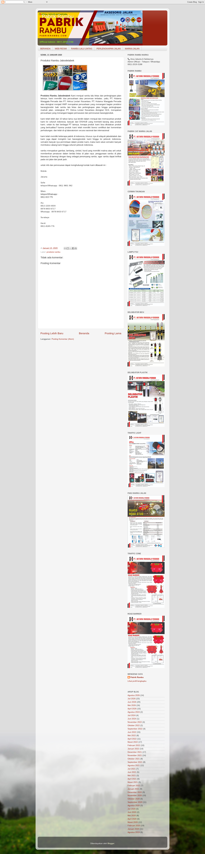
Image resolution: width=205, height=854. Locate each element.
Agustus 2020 (134, 805)
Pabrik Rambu (58, 16)
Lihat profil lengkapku (137, 681)
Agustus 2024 (134, 712)
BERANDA (45, 48)
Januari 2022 (133, 749)
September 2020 (135, 802)
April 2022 (132, 739)
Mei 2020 (132, 816)
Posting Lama (113, 333)
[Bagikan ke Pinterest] (75, 248)
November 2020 (135, 795)
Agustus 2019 (134, 832)
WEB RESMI (61, 48)
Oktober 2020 (134, 799)
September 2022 (135, 729)
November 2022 (135, 722)
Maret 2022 (133, 742)
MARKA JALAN (132, 48)
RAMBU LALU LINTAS (81, 48)
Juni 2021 (132, 772)
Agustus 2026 (134, 695)
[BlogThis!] (67, 248)
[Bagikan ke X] (70, 248)
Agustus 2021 (134, 765)
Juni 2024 (132, 719)
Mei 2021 (132, 775)
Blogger (111, 843)
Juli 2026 (132, 699)
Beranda (84, 333)
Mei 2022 (132, 735)
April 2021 (132, 779)
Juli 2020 (132, 809)
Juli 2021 (132, 769)
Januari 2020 (133, 829)
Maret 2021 (133, 782)
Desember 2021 (135, 752)
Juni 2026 (132, 702)
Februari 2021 (134, 786)
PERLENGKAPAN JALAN (109, 48)
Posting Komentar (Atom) (63, 339)
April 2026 (132, 709)
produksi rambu (53, 252)
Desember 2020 (135, 792)
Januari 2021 (133, 789)
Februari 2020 (134, 826)
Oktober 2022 (134, 725)
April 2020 (132, 819)
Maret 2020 (133, 822)
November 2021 (135, 755)
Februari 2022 (134, 745)
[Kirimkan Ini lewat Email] (65, 248)
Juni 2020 (132, 812)
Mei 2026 (132, 705)
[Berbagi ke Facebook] (73, 248)
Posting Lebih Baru (51, 333)
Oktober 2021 (134, 759)
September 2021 (135, 762)
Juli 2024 (132, 715)
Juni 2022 (132, 732)
